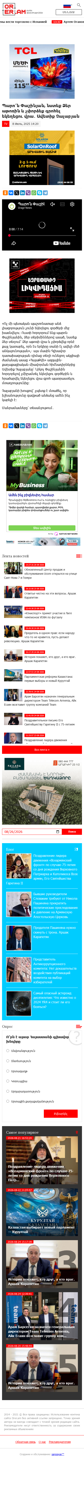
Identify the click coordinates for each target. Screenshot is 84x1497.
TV (5, 123)
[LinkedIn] (22, 192)
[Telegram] (45, 192)
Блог (10, 849)
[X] (16, 192)
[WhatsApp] (33, 192)
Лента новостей (15, 556)
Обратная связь (25, 1442)
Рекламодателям (60, 1442)
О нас (42, 1442)
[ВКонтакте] (11, 192)
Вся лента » (42, 749)
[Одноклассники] (5, 192)
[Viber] (28, 192)
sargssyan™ (58, 1454)
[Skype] (39, 192)
